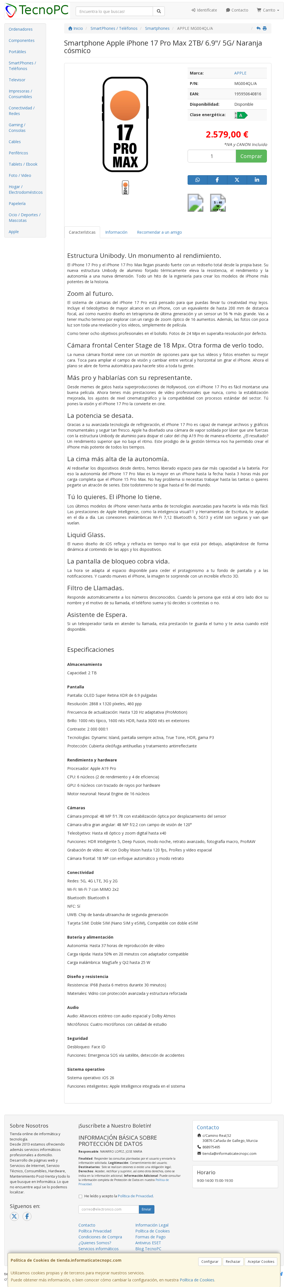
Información (116, 232)
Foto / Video (20, 175)
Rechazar (233, 1261)
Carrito (269, 10)
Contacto (239, 10)
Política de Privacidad (135, 1196)
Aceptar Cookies (261, 1261)
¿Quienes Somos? (94, 1242)
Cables (15, 141)
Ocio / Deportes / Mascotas (24, 217)
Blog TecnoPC (148, 1248)
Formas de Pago (150, 1236)
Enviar (146, 1209)
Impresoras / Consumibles (20, 93)
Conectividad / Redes (22, 110)
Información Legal (151, 1225)
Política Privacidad (94, 1231)
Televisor (17, 79)
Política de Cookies (197, 1280)
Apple (14, 231)
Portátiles (17, 51)
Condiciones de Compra (100, 1236)
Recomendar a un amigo (159, 232)
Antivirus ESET (148, 1242)
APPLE (240, 73)
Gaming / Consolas (17, 127)
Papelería (17, 203)
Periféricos (18, 152)
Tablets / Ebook (23, 164)
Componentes (22, 40)
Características (82, 232)
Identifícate (206, 10)
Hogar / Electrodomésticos (26, 189)
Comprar (251, 156)
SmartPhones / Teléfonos (22, 65)
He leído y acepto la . (119, 1196)
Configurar (210, 1261)
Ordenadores (21, 29)
